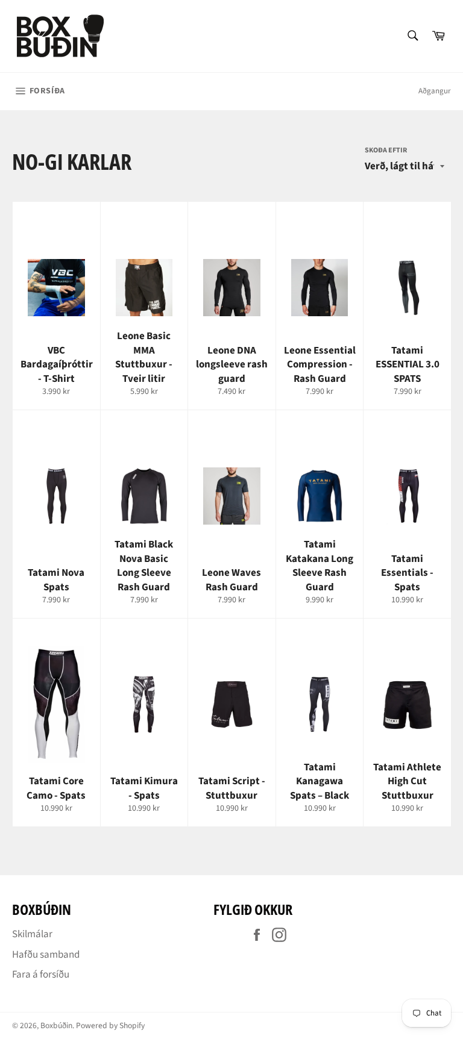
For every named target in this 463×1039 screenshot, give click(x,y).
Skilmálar (32, 934)
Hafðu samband (46, 954)
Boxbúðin (56, 1025)
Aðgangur (434, 91)
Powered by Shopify (110, 1025)
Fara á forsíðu (40, 974)
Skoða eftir (386, 150)
